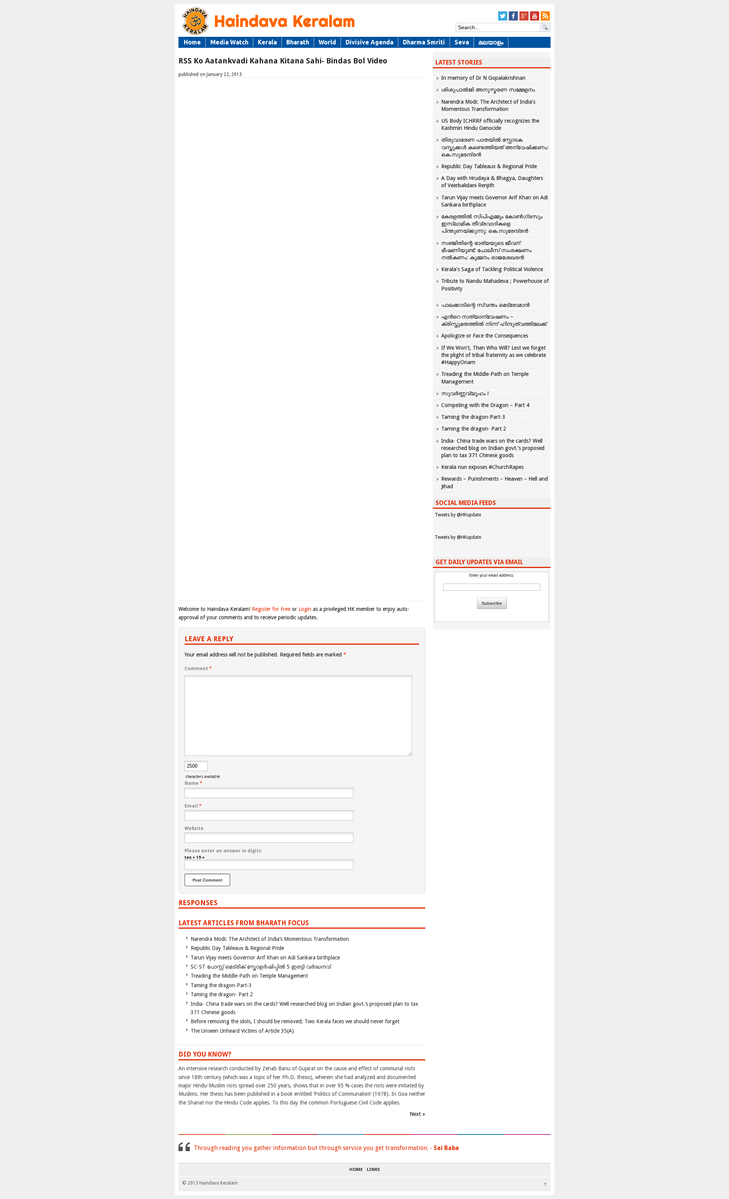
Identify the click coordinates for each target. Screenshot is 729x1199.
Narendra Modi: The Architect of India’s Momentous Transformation (270, 939)
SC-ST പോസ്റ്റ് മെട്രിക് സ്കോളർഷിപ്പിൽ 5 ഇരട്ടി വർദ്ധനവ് (260, 967)
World (327, 42)
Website (194, 828)
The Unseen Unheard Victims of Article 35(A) (242, 1031)
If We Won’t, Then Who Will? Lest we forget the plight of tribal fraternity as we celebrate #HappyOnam (493, 355)
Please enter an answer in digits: (223, 850)
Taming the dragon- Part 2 (222, 994)
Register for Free (271, 609)
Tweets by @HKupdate (458, 514)
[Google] (524, 19)
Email (193, 806)
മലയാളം (490, 42)
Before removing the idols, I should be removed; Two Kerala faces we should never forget (295, 1021)
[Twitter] (502, 19)
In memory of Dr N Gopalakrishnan (483, 78)
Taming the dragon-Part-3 (221, 985)
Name (193, 783)
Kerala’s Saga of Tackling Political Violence (492, 269)
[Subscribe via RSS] (545, 19)
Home (192, 42)
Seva (461, 42)
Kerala (267, 42)
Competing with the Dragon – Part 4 (485, 405)
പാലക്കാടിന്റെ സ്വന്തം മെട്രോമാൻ (485, 305)
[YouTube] (534, 19)
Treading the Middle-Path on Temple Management (249, 976)
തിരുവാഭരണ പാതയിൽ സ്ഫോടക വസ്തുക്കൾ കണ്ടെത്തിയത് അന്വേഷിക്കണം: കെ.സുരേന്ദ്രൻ (495, 147)
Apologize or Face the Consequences (484, 336)
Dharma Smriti (424, 42)
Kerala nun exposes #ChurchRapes (482, 467)
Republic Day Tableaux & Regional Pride (237, 948)
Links (373, 1169)
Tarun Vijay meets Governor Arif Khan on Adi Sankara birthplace (265, 957)
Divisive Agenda (369, 42)
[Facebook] (513, 19)
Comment (198, 668)
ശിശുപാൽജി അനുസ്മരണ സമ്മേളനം (488, 90)
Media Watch (229, 42)
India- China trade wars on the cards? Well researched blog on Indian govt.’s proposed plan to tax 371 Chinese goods (492, 448)
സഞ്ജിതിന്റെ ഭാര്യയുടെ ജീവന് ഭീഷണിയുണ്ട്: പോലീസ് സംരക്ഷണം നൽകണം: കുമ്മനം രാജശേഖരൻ (486, 250)
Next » (417, 1114)
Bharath (297, 42)
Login (304, 609)
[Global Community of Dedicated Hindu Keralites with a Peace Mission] (267, 35)
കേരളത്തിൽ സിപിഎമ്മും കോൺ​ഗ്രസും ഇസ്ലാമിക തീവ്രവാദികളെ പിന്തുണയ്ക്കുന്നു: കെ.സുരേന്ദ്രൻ (492, 223)
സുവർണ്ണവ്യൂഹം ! (465, 393)
